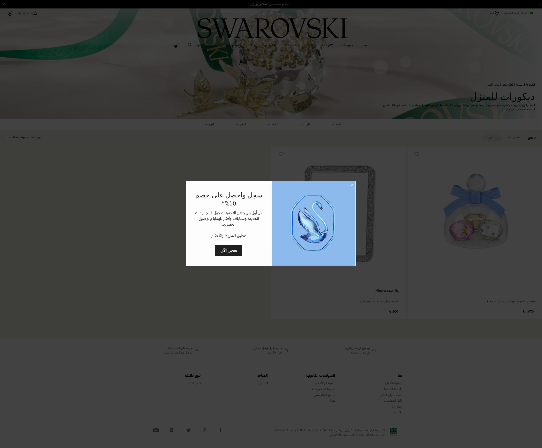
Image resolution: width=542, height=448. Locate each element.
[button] (351, 185)
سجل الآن (228, 250)
